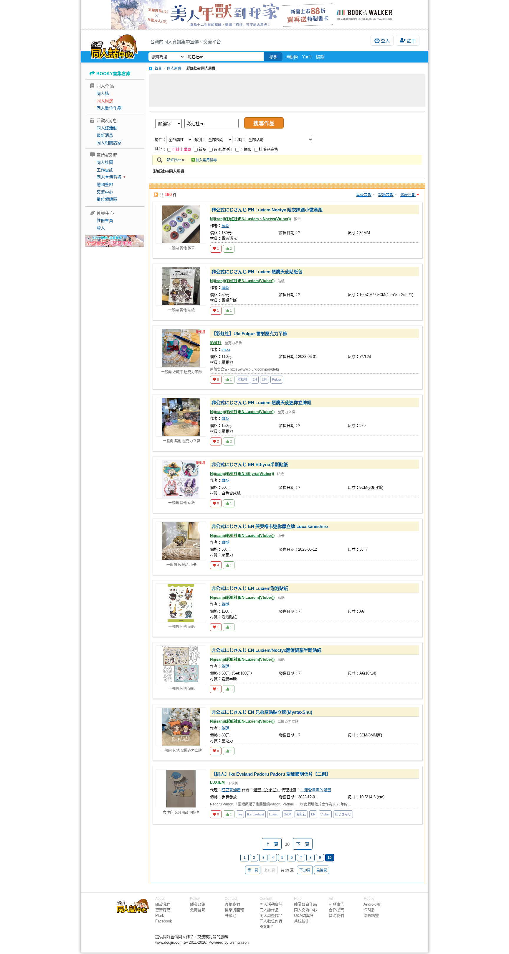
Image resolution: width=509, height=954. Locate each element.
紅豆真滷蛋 (231, 790)
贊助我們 (336, 915)
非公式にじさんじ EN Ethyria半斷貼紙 (249, 464)
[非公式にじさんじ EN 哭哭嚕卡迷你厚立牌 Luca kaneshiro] (181, 541)
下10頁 (304, 870)
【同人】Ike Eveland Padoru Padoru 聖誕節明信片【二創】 (270, 774)
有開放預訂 (223, 149)
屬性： (160, 139)
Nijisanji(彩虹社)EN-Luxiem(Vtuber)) (242, 281)
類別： (200, 139)
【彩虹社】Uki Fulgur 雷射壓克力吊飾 (249, 333)
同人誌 (103, 93)
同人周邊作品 (271, 915)
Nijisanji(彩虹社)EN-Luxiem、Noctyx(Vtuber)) (250, 219)
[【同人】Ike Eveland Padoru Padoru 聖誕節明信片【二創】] (181, 788)
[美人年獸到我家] (254, 14)
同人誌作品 (269, 910)
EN (254, 379)
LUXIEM (217, 782)
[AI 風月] (114, 243)
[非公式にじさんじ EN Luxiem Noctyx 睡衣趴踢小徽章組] (181, 224)
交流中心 (105, 192)
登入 (385, 40)
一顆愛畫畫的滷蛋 (315, 790)
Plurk (159, 915)
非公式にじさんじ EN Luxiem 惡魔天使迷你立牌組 (261, 402)
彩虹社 (216, 343)
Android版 (371, 904)
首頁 (158, 68)
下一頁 (302, 844)
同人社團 (105, 162)
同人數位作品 (109, 108)
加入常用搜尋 (206, 160)
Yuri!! (307, 56)
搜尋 (273, 57)
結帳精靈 (371, 915)
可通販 (246, 149)
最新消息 (105, 135)
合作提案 (336, 910)
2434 (287, 814)
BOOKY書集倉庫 (113, 73)
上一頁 (271, 844)
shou (226, 349)
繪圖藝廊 (105, 184)
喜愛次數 (363, 195)
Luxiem (274, 814)
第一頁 (252, 870)
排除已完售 (268, 149)
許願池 (230, 915)
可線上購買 (181, 149)
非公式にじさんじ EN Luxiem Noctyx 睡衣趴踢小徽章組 (267, 209)
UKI (264, 379)
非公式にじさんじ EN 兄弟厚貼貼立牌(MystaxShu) (261, 712)
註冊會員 (105, 220)
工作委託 (105, 169)
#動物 (292, 57)
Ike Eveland (255, 814)
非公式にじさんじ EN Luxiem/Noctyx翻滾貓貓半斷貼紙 (266, 650)
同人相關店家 (109, 142)
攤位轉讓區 (107, 199)
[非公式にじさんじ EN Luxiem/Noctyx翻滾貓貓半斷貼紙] (181, 664)
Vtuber (325, 814)
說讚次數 (386, 195)
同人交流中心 (305, 910)
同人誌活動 (107, 128)
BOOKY (266, 927)
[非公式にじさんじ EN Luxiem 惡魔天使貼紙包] (181, 286)
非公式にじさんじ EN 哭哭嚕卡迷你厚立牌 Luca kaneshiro (269, 526)
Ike (240, 814)
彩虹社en (174, 160)
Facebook (163, 921)
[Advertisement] (287, 90)
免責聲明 (197, 910)
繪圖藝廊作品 (305, 904)
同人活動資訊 (271, 904)
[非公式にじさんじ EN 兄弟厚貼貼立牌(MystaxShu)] (181, 726)
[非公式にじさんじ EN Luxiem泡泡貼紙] (181, 602)
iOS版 (368, 910)
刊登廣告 (336, 904)
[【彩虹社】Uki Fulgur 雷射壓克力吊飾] (181, 348)
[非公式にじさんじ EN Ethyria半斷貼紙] (181, 479)
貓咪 (320, 57)
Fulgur (276, 379)
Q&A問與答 (304, 915)
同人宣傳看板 (109, 177)
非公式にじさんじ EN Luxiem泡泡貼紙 (249, 588)
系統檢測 (301, 921)
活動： (240, 139)
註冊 (411, 40)
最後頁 (321, 870)
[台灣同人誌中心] (114, 45)
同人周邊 (105, 100)
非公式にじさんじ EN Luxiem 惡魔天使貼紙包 (257, 271)
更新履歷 (163, 910)
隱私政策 (197, 904)
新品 (202, 149)
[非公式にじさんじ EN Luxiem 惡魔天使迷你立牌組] (181, 417)
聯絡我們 (232, 904)
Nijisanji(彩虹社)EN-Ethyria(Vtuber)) (242, 473)
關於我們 (163, 904)
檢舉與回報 (234, 910)
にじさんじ (343, 814)
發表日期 (408, 195)
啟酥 (225, 225)
